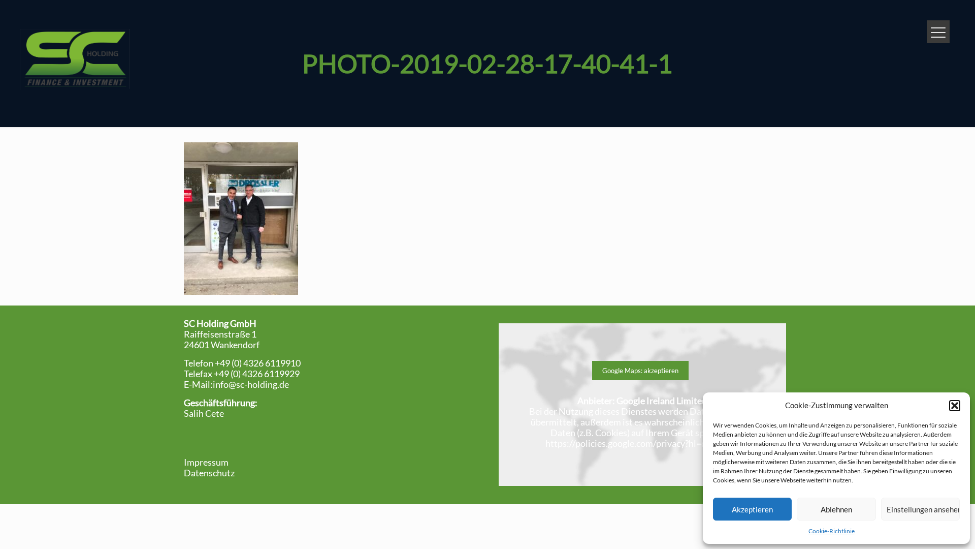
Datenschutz (209, 472)
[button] (955, 406)
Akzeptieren (752, 509)
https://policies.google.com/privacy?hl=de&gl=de (642, 443)
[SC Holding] (74, 58)
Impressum (206, 462)
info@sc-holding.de (251, 384)
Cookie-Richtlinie (831, 531)
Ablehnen (836, 509)
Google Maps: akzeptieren (640, 371)
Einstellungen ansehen (923, 509)
